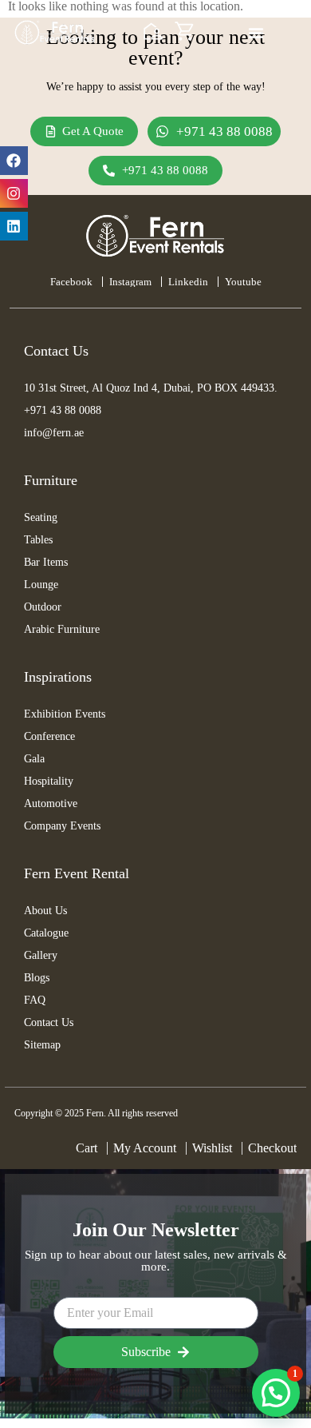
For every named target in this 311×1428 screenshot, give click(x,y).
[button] (276, 1393)
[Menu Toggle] (256, 33)
